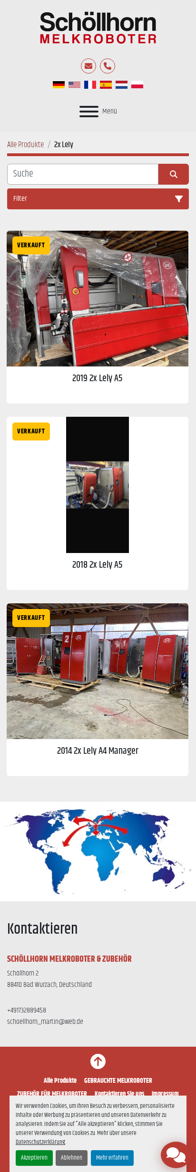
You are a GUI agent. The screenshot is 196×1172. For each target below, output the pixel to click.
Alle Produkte (60, 1081)
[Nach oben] (98, 1061)
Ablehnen (71, 1158)
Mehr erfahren (112, 1158)
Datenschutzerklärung (40, 1142)
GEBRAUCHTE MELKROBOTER (118, 1081)
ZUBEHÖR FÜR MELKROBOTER (52, 1094)
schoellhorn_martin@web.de (45, 1022)
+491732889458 (26, 1010)
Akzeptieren (34, 1158)
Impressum (165, 1094)
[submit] (173, 174)
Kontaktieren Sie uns (119, 1094)
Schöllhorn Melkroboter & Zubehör (69, 959)
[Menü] (88, 111)
